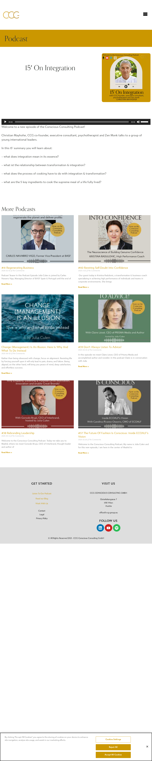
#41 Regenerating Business (17, 267)
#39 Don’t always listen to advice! (100, 347)
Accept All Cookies (113, 755)
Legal (41, 514)
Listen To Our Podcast (41, 493)
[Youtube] (108, 528)
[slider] (145, 121)
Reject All (113, 747)
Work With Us (41, 503)
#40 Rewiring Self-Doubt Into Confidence (103, 267)
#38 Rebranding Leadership (17, 433)
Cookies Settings (113, 739)
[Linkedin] (100, 528)
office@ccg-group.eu (108, 512)
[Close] (147, 746)
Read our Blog (42, 498)
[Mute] (138, 121)
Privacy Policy (42, 518)
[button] (145, 14)
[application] (76, 122)
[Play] (5, 121)
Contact (41, 511)
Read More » (6, 284)
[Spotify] (116, 528)
